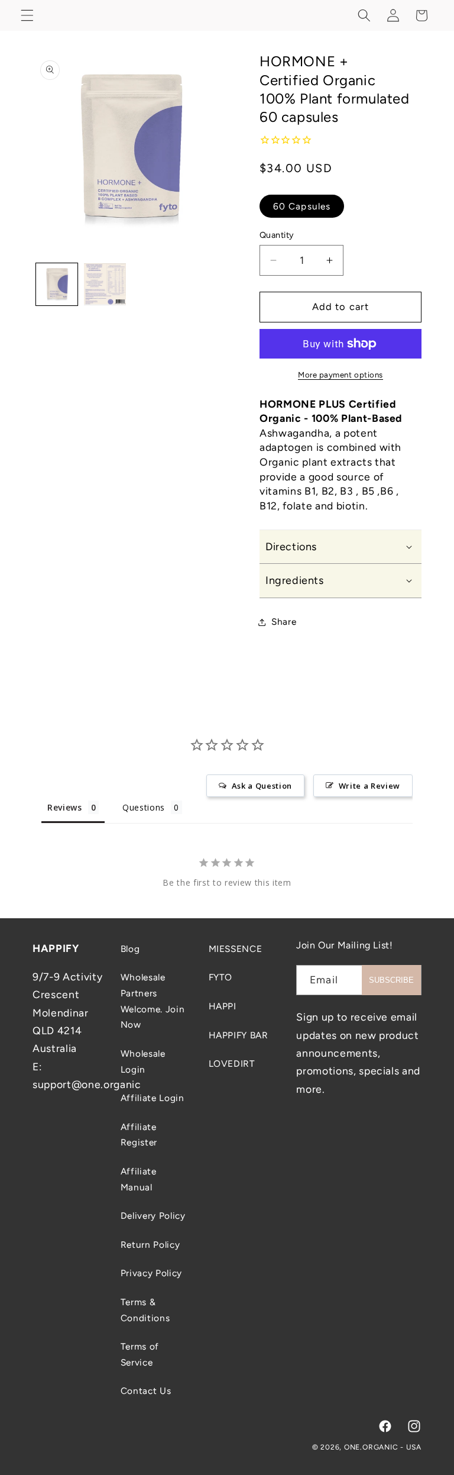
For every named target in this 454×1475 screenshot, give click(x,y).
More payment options (340, 374)
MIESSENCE (235, 948)
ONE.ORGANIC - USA (382, 1447)
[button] (27, 15)
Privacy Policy (151, 1273)
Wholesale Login (143, 1061)
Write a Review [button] (369, 785)
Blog (130, 948)
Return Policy (150, 1244)
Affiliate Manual (139, 1179)
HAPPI (222, 1006)
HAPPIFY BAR (238, 1035)
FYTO (221, 977)
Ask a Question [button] (262, 785)
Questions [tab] (143, 807)
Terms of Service (140, 1354)
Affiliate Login (152, 1097)
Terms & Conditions (145, 1310)
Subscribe (391, 980)
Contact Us (146, 1390)
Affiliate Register (139, 1134)
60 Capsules (301, 206)
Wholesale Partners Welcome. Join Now (153, 1001)
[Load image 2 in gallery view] (105, 284)
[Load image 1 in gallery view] (57, 284)
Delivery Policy (153, 1215)
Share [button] (283, 621)
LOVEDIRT (232, 1063)
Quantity (277, 235)
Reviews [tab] (64, 807)
